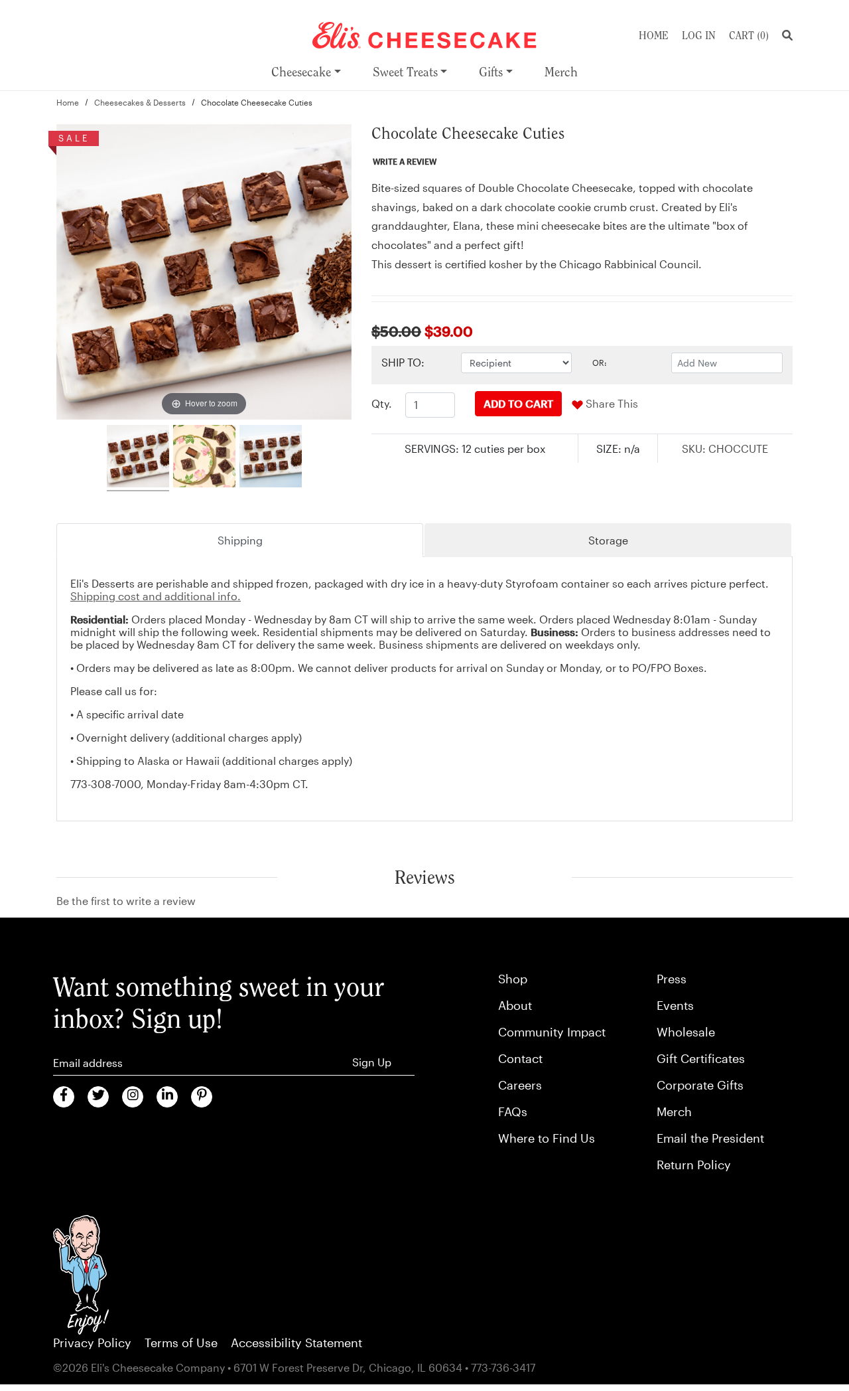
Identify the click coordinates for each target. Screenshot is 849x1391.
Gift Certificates (701, 1058)
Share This (610, 403)
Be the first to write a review (126, 900)
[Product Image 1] (138, 458)
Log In (699, 35)
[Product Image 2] (204, 458)
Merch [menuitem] (561, 72)
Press (671, 978)
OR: (599, 362)
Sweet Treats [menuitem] (405, 72)
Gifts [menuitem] (491, 72)
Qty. (381, 403)
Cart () (749, 35)
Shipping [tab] (240, 540)
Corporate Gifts (700, 1085)
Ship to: (402, 362)
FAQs (512, 1111)
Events (675, 1005)
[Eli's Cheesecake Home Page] (424, 33)
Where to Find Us (546, 1138)
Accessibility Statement (296, 1342)
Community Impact (552, 1031)
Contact (520, 1058)
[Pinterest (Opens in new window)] (201, 1096)
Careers (520, 1085)
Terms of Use (181, 1342)
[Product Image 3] (270, 458)
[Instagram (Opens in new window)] (132, 1096)
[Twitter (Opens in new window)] (98, 1096)
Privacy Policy (92, 1342)
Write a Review (404, 161)
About (515, 1005)
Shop (512, 978)
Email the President (710, 1138)
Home (654, 35)
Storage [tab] (608, 540)
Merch (674, 1111)
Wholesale (686, 1031)
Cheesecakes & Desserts (140, 102)
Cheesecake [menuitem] (301, 72)
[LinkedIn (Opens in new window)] (167, 1096)
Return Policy (694, 1164)
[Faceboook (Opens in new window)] (63, 1096)
